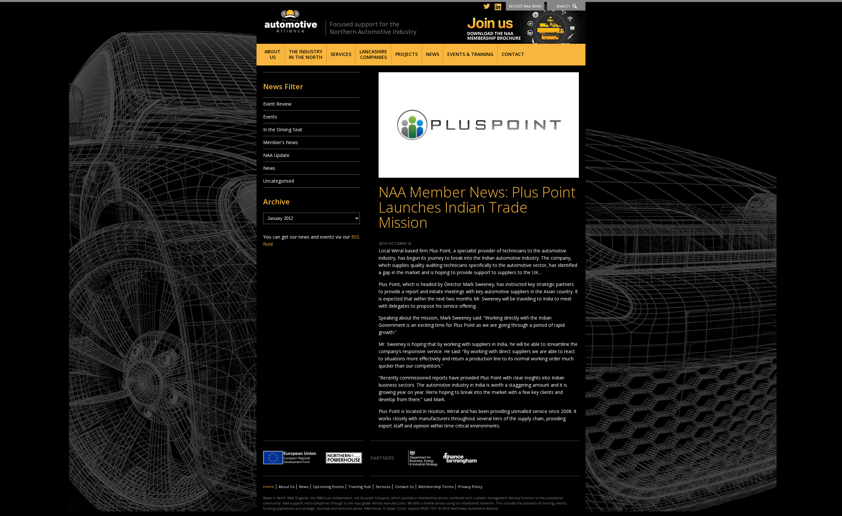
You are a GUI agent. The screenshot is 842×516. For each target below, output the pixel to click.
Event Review (277, 104)
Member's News (280, 142)
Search (563, 6)
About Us (272, 54)
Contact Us (404, 486)
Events (270, 117)
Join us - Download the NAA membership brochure (526, 24)
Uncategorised (278, 181)
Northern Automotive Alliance (290, 21)
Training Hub (359, 486)
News (432, 54)
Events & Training (470, 54)
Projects (406, 54)
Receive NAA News (525, 6)
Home (268, 486)
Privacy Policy (470, 486)
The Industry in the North (305, 54)
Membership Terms (436, 486)
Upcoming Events (328, 486)
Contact (513, 54)
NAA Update (276, 155)
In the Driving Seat (282, 129)
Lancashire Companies (373, 54)
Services (341, 54)
